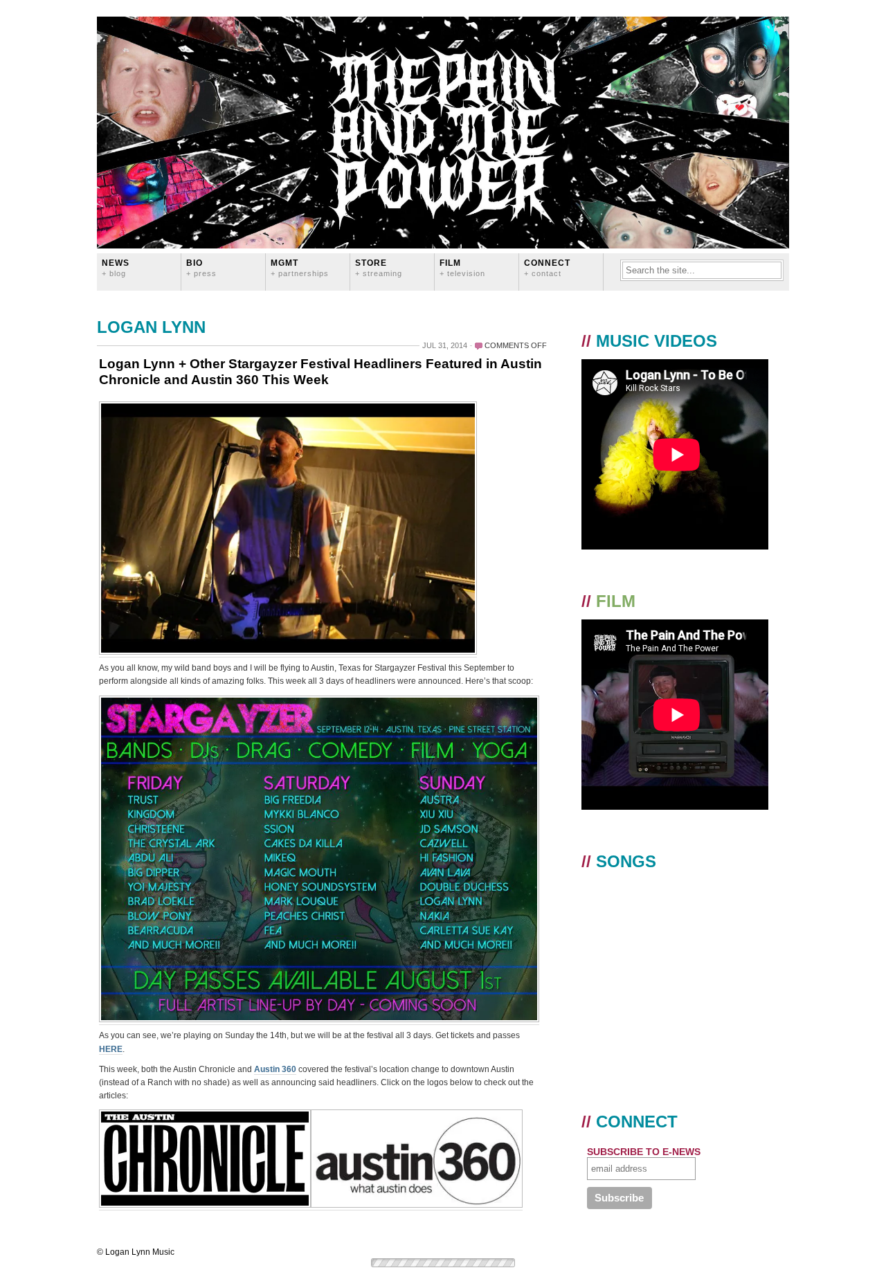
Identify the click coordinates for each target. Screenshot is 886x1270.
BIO (201, 267)
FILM (462, 267)
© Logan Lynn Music (135, 1252)
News (115, 267)
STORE (378, 267)
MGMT (300, 267)
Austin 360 (275, 1069)
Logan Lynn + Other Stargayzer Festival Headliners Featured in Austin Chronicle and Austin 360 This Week (320, 371)
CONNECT (547, 267)
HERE (111, 1049)
